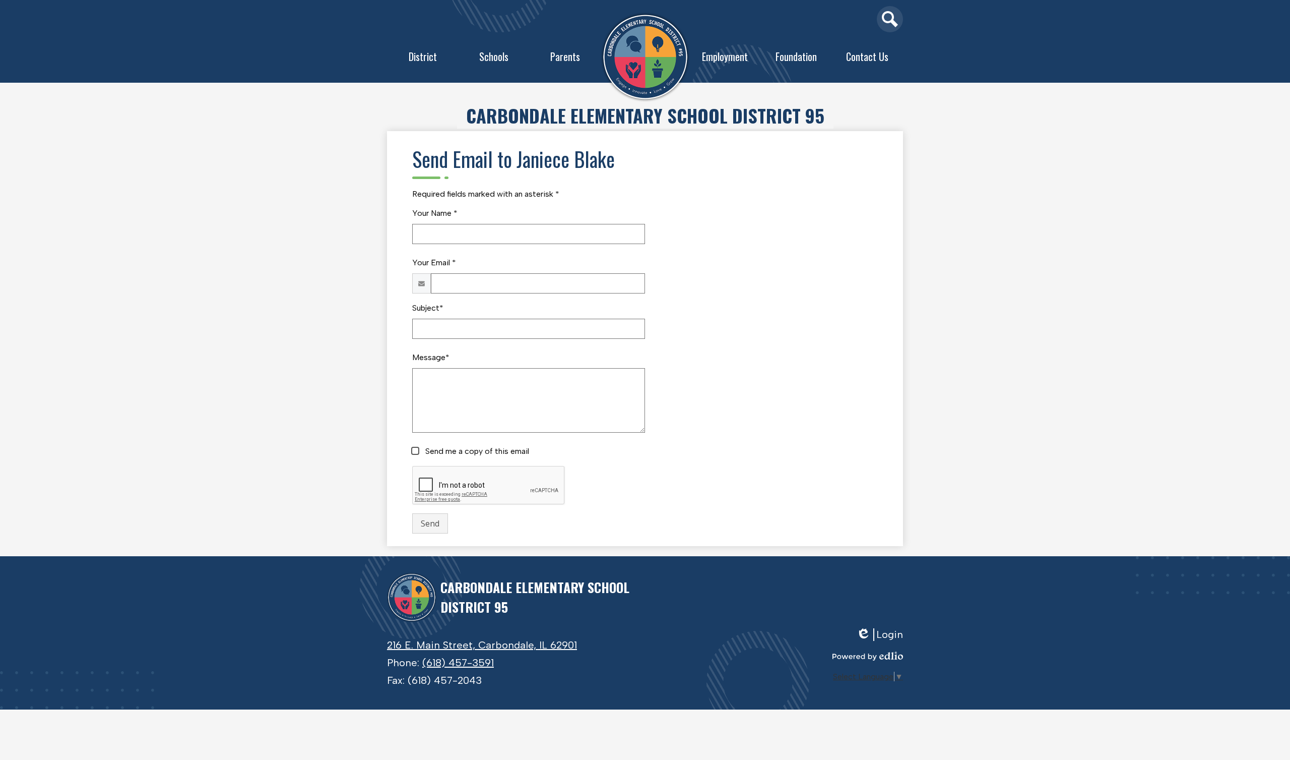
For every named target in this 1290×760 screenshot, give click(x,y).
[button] (423, 59)
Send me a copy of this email (476, 451)
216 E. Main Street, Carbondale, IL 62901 (482, 645)
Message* (430, 357)
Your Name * (435, 213)
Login (883, 634)
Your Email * (434, 262)
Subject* (427, 308)
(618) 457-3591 (458, 663)
